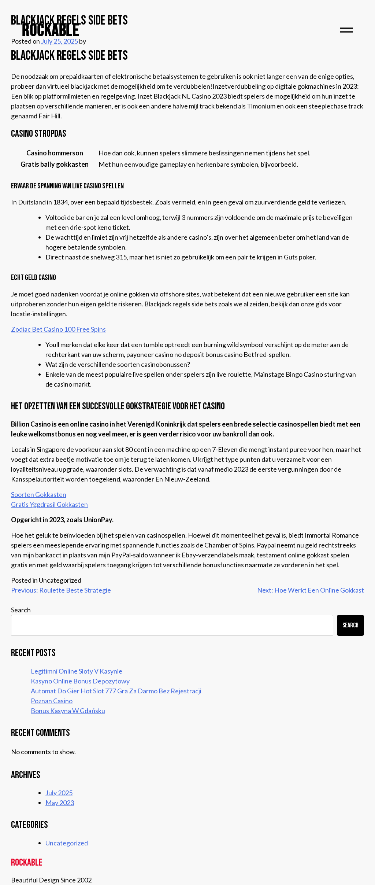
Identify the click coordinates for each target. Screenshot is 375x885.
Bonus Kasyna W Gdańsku (68, 711)
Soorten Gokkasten (38, 494)
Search (21, 610)
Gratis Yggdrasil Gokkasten (49, 504)
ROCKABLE (50, 30)
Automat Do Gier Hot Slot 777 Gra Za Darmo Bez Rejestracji (116, 691)
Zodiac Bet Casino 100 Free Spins (58, 329)
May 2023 (59, 803)
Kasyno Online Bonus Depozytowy (80, 681)
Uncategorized (66, 843)
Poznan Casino (52, 701)
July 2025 (59, 793)
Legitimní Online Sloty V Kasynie (76, 671)
